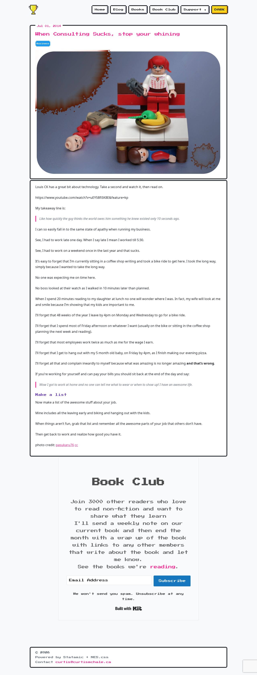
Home (100, 9)
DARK (219, 9)
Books (138, 9)
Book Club (164, 9)
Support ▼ (195, 9)
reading (162, 567)
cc (76, 445)
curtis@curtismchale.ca (83, 662)
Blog (118, 9)
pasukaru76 (65, 445)
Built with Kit (128, 608)
